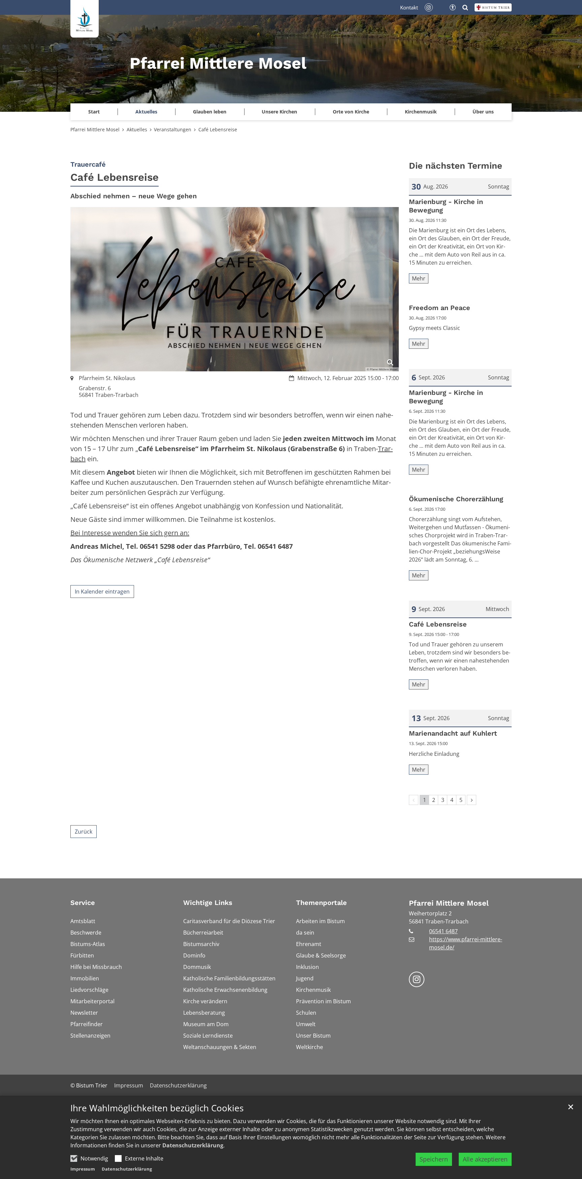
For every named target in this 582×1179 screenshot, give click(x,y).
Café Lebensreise (217, 129)
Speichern (434, 1159)
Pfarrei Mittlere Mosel (95, 129)
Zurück (83, 831)
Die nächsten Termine (455, 166)
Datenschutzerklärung (192, 1145)
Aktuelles (137, 129)
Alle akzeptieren (485, 1159)
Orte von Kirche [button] (351, 111)
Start (94, 111)
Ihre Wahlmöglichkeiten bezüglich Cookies (157, 1108)
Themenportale (321, 903)
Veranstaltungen (172, 129)
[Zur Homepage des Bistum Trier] (493, 7)
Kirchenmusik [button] (421, 111)
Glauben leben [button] (209, 111)
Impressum (82, 1169)
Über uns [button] (483, 111)
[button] (279, 112)
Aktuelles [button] (146, 111)
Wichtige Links (207, 903)
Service (82, 903)
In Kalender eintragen (102, 591)
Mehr (418, 278)
